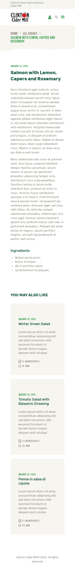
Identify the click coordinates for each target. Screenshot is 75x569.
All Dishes (30, 33)
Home (14, 33)
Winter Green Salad (34, 324)
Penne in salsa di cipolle (32, 481)
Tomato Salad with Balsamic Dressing (33, 401)
